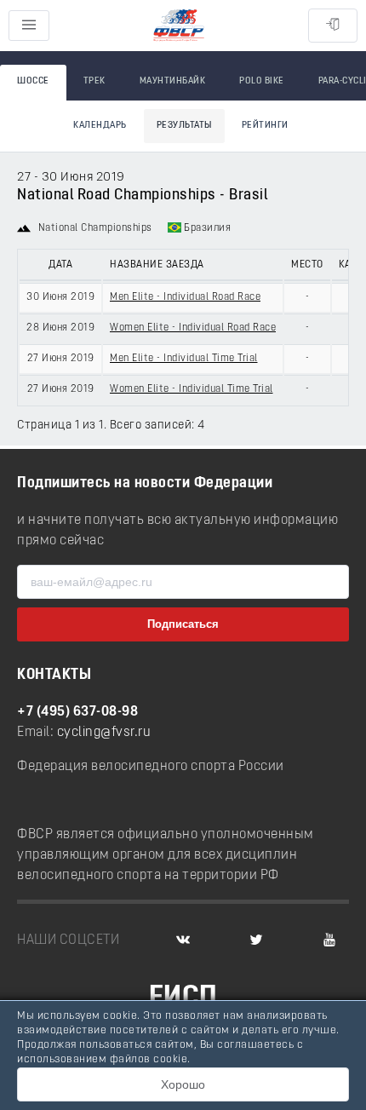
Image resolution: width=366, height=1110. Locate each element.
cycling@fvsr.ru (104, 732)
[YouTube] (329, 940)
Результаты (184, 125)
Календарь (100, 125)
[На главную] (178, 26)
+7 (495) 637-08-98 (77, 712)
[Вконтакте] (183, 940)
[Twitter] (256, 940)
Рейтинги (265, 125)
